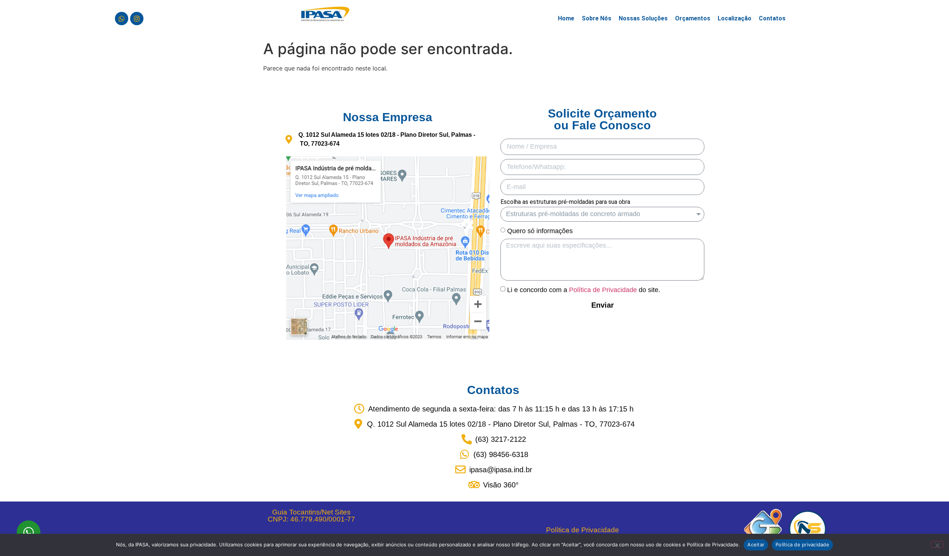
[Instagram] (136, 18)
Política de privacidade (802, 544)
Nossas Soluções (643, 18)
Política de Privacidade (603, 289)
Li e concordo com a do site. (583, 289)
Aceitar (755, 544)
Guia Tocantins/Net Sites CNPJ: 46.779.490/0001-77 (311, 515)
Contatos (772, 18)
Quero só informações (540, 231)
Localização (734, 18)
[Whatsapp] (121, 18)
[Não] (937, 544)
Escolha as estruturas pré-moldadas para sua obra (565, 202)
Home (566, 18)
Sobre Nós (596, 18)
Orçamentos (692, 18)
